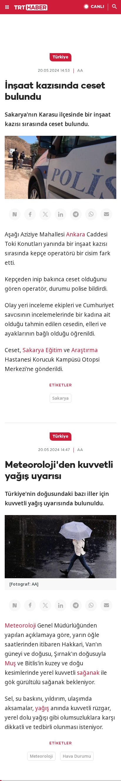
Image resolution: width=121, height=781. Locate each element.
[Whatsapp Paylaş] (91, 214)
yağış (42, 708)
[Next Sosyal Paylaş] (15, 214)
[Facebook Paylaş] (30, 214)
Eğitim (54, 350)
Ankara (75, 234)
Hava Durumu (77, 756)
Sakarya (33, 350)
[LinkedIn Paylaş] (60, 214)
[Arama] (114, 7)
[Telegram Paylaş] (76, 214)
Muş (10, 663)
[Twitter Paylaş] (45, 214)
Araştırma (84, 350)
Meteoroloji (20, 625)
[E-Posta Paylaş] (106, 214)
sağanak (88, 673)
